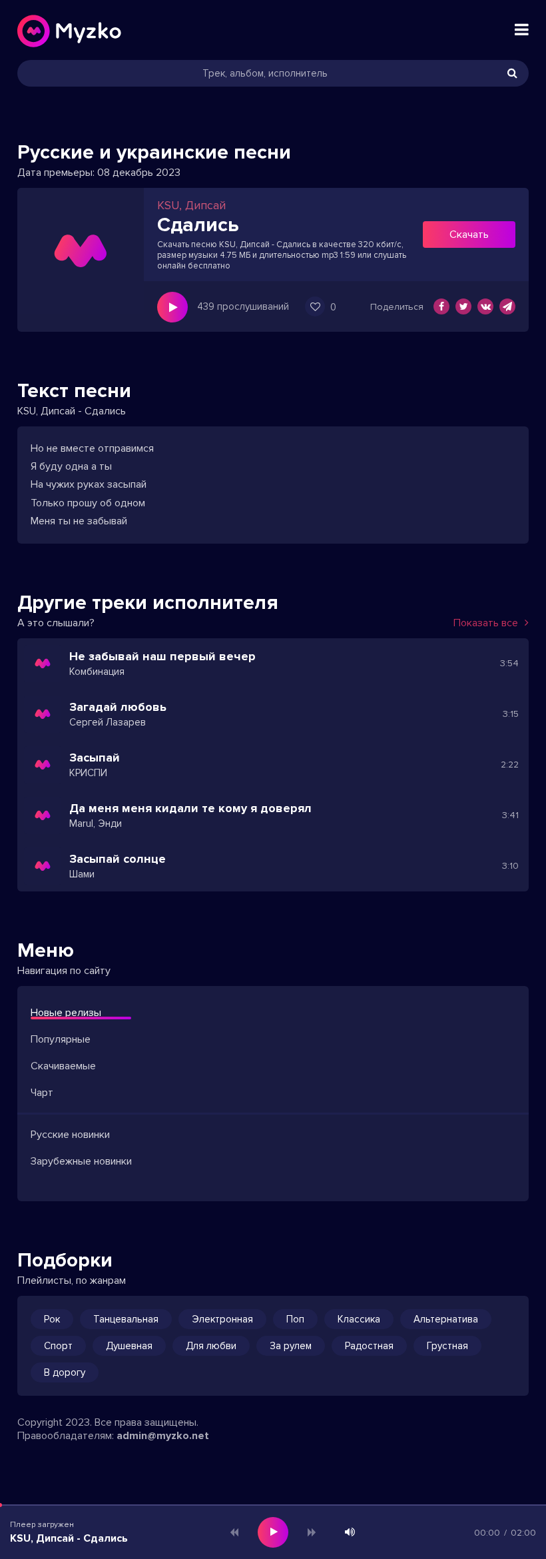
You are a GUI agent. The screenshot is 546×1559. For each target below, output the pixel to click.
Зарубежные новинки (81, 1161)
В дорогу (64, 1372)
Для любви (211, 1346)
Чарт (42, 1092)
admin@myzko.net (163, 1435)
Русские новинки (70, 1134)
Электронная (222, 1319)
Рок (52, 1319)
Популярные (61, 1039)
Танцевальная (125, 1319)
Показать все (485, 623)
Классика (359, 1319)
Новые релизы (66, 1012)
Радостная (369, 1346)
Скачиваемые (63, 1066)
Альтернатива (445, 1319)
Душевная (129, 1346)
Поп (295, 1319)
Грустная (447, 1346)
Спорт (58, 1346)
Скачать (469, 234)
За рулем (291, 1346)
